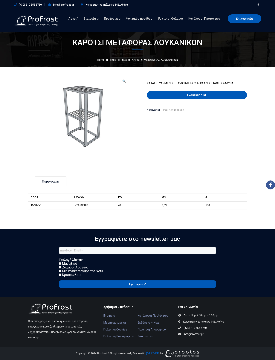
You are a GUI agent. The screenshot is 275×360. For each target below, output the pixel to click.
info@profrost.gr (63, 4)
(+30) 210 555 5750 (30, 4)
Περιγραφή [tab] (50, 181)
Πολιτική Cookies (115, 329)
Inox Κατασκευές (173, 110)
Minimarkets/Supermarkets (82, 271)
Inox (124, 59)
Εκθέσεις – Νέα (148, 322)
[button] (124, 82)
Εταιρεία (109, 315)
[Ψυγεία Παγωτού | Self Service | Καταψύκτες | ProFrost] (36, 20)
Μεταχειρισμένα (114, 322)
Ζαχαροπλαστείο (74, 267)
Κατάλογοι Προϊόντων (153, 315)
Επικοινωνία (244, 18)
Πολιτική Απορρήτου (152, 329)
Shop (113, 59)
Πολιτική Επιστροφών (118, 336)
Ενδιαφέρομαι (197, 95)
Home (101, 59)
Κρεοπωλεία (71, 275)
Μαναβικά (69, 263)
